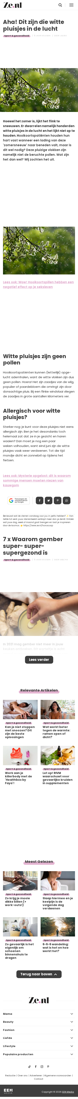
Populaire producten (18, 1054)
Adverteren (36, 1075)
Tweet (48, 500)
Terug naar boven (36, 974)
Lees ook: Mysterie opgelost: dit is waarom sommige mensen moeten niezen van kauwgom (37, 480)
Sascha (64, 559)
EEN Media (68, 1091)
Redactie (10, 1075)
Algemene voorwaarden (57, 1075)
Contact (38, 1078)
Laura (63, 35)
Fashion (8, 1030)
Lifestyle (9, 1046)
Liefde (7, 1038)
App (66, 500)
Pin (57, 500)
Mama (7, 1014)
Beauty (8, 1022)
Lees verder (39, 659)
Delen (39, 500)
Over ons (23, 1075)
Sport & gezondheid (16, 35)
